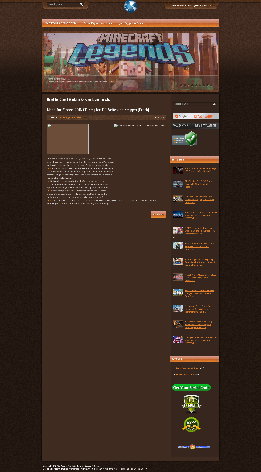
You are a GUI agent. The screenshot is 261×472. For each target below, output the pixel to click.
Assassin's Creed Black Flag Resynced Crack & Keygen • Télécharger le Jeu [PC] (198, 324)
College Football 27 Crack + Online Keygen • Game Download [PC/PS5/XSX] (201, 340)
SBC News (103, 468)
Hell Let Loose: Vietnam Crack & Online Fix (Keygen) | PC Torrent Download (200, 199)
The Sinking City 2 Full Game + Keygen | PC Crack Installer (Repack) (199, 184)
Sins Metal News (117, 468)
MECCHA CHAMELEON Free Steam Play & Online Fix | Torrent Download (201, 277)
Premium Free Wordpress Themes (71, 468)
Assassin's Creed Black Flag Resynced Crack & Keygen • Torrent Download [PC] (198, 309)
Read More (107, 81)
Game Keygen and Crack (97, 23)
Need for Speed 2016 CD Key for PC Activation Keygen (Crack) (98, 109)
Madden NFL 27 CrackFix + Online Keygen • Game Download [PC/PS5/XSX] (201, 215)
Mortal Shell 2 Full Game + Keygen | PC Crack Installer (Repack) (201, 170)
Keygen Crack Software (72, 466)
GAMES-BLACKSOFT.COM (60, 23)
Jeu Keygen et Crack (131, 23)
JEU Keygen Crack (203, 5)
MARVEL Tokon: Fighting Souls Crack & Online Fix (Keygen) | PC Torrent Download (200, 231)
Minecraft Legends (56, 78)
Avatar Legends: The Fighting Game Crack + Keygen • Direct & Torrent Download (200, 262)
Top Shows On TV (138, 468)
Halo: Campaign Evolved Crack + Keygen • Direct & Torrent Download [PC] (200, 246)
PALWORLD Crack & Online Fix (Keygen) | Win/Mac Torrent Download (199, 293)
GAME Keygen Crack (180, 5)
